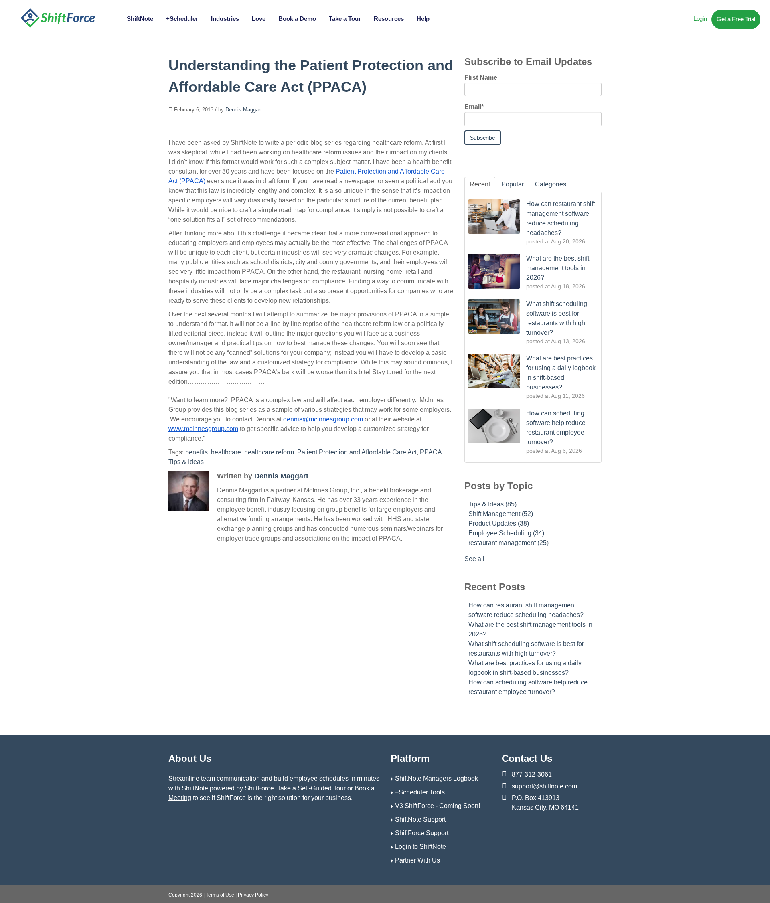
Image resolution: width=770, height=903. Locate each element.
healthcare (226, 452)
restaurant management (508, 542)
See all (474, 558)
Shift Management (500, 513)
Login (700, 18)
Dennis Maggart (243, 110)
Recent (480, 184)
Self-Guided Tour (322, 788)
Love (258, 18)
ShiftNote (140, 18)
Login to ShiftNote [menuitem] (420, 846)
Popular (512, 184)
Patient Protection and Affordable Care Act (357, 452)
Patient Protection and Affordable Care (390, 171)
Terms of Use (220, 895)
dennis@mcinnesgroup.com (323, 419)
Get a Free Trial (736, 19)
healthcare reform (269, 452)
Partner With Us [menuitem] (417, 860)
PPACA (431, 452)
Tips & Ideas (186, 461)
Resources (389, 18)
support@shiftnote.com (544, 786)
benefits (196, 452)
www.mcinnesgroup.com (203, 428)
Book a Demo (297, 18)
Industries (225, 18)
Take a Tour (345, 18)
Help (423, 18)
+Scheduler (182, 18)
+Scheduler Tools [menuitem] (420, 792)
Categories (550, 184)
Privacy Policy (253, 895)
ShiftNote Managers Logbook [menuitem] (436, 778)
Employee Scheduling (506, 533)
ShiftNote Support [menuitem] (420, 819)
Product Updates (498, 523)
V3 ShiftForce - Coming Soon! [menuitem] (437, 805)
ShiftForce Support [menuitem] (421, 833)
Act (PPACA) (186, 181)
